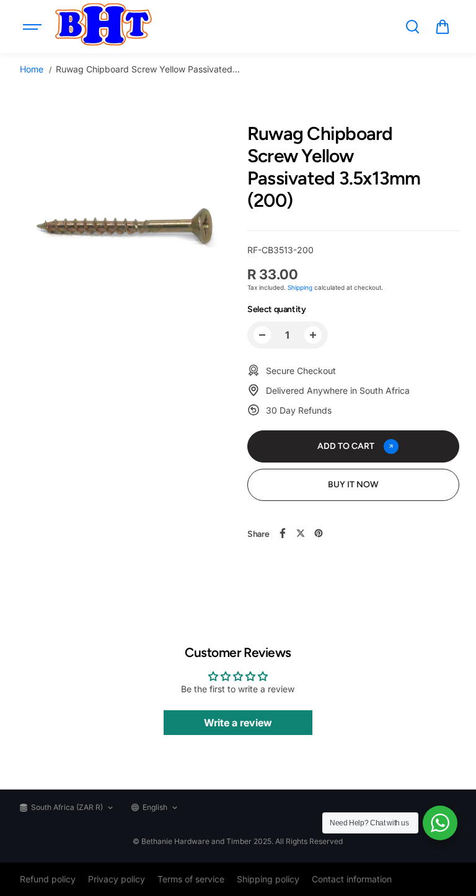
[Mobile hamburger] (33, 26)
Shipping (300, 287)
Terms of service (190, 879)
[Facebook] (282, 533)
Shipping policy (268, 879)
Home (31, 69)
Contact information (352, 879)
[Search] (412, 26)
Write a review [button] (238, 722)
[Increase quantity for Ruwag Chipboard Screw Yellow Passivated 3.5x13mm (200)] (313, 335)
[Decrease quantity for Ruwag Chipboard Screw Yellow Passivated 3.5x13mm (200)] (262, 335)
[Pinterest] (318, 533)
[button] (442, 26)
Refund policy (48, 879)
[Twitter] (300, 533)
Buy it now (353, 484)
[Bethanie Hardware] (102, 26)
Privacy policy (116, 879)
